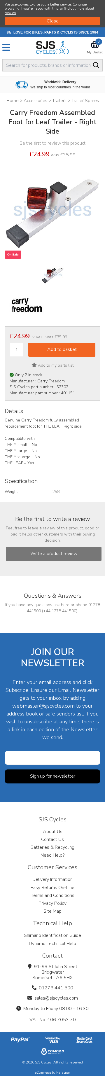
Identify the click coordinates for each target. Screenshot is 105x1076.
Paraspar (63, 1072)
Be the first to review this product (52, 143)
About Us (52, 831)
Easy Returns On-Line (52, 887)
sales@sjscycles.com (56, 998)
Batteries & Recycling (52, 847)
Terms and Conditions (52, 895)
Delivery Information (52, 879)
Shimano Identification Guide (52, 935)
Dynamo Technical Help (52, 943)
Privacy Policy (52, 903)
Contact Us (52, 839)
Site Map (52, 911)
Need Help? (52, 855)
